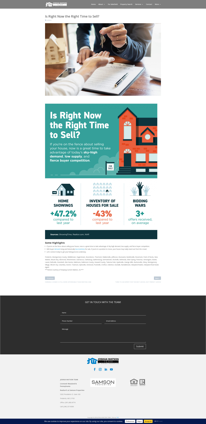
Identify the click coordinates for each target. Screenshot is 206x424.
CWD (117, 417)
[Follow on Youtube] (111, 369)
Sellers (49, 20)
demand (57, 249)
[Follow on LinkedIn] (106, 369)
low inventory (80, 249)
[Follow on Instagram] (100, 369)
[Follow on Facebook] (94, 369)
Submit (140, 346)
